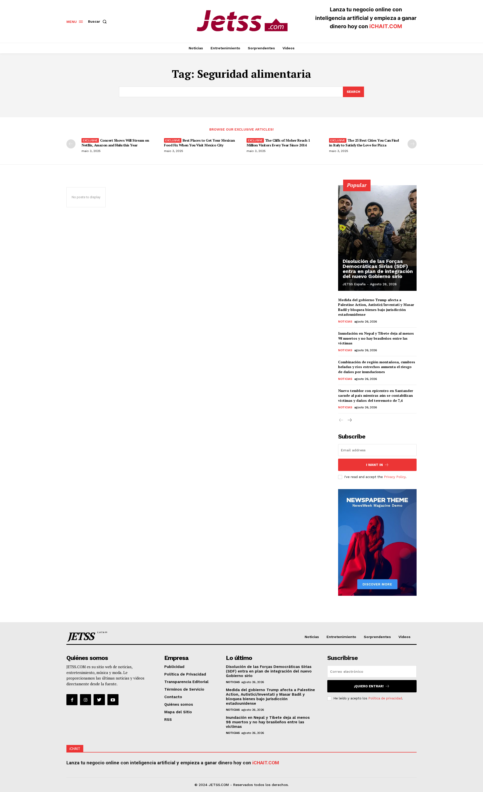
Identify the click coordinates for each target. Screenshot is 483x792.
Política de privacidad (385, 698)
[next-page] (412, 143)
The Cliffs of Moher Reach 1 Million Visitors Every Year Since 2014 (278, 142)
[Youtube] (112, 699)
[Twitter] (99, 699)
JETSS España (354, 284)
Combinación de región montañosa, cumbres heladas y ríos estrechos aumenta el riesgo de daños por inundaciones (376, 367)
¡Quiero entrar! (369, 686)
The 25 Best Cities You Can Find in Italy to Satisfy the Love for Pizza (364, 142)
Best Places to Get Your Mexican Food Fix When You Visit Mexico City (199, 142)
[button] (98, 21)
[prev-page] (70, 143)
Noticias (345, 321)
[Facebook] (71, 699)
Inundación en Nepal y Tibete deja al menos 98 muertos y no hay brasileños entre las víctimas (376, 338)
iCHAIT (74, 749)
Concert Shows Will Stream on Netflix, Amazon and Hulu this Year (115, 142)
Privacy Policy (395, 477)
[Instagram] (85, 699)
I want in (374, 465)
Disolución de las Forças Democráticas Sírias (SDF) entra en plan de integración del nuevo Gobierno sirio (378, 268)
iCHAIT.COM (385, 26)
